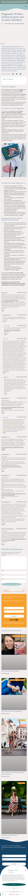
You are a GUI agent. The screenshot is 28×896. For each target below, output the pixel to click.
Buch (2, 43)
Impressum (17, 894)
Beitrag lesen (5, 673)
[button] (25, 870)
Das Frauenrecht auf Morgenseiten (11, 711)
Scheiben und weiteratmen (9, 835)
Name (2, 570)
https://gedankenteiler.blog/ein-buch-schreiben (11, 465)
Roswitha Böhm (4, 454)
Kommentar (3, 555)
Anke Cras (3, 292)
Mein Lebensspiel (5, 501)
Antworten (3, 310)
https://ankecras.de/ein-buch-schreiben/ (12, 330)
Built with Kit (14, 620)
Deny (14, 888)
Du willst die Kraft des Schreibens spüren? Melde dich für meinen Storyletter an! (14, 2)
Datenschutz (11, 894)
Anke (5, 377)
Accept (14, 884)
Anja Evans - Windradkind (6, 528)
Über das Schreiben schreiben (10, 671)
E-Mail (2, 574)
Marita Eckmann (4, 398)
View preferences (14, 891)
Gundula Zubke (6, 315)
